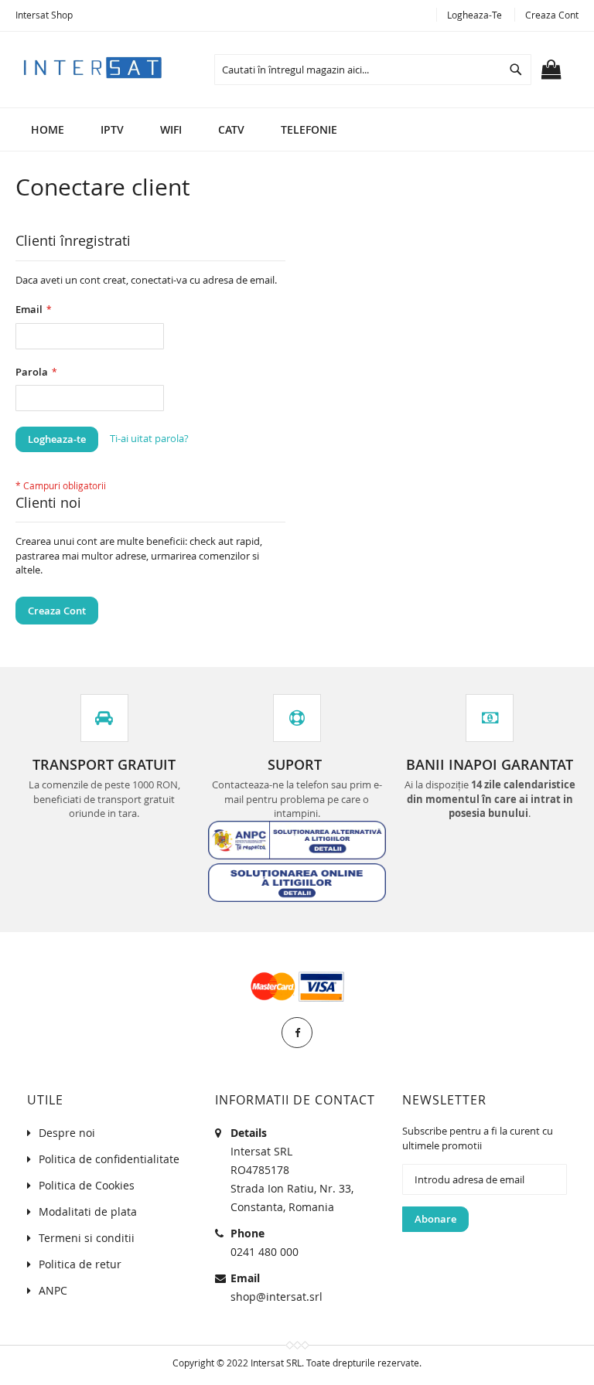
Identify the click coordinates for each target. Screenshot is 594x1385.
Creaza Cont (552, 15)
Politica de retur (80, 1264)
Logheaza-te (474, 15)
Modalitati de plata (88, 1211)
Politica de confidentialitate (109, 1159)
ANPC (53, 1290)
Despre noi (67, 1132)
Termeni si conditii (87, 1237)
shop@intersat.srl (276, 1296)
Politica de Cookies (87, 1185)
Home (47, 129)
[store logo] (92, 66)
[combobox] (372, 69)
